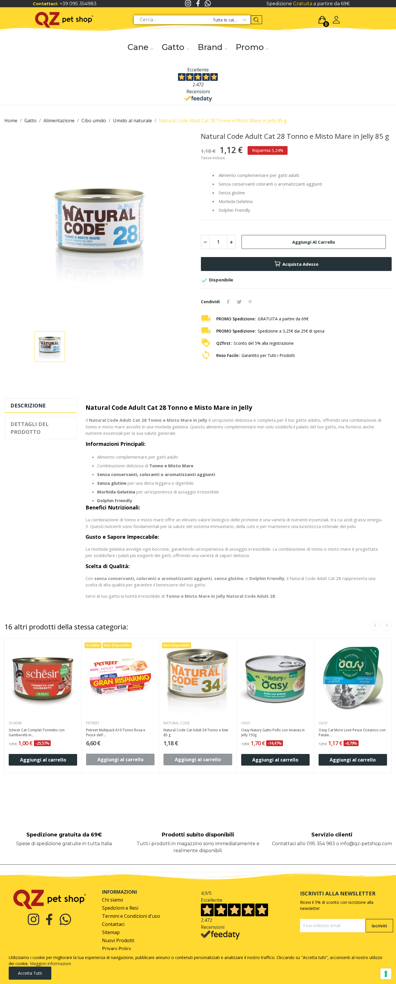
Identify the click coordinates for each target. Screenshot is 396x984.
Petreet (92, 723)
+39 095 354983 (78, 3)
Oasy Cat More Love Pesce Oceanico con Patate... (352, 732)
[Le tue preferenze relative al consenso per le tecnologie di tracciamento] (385, 973)
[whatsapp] (207, 3)
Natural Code (177, 723)
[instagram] (188, 3)
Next (387, 626)
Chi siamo (112, 900)
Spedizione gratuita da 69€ (64, 835)
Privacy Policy (116, 949)
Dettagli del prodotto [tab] (29, 428)
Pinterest (250, 301)
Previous (375, 626)
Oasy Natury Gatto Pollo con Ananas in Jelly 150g (273, 732)
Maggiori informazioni (50, 963)
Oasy (245, 723)
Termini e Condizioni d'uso (131, 916)
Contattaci (113, 924)
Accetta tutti (30, 973)
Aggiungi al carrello (313, 242)
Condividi (228, 301)
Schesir (15, 723)
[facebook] (198, 3)
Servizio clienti (332, 835)
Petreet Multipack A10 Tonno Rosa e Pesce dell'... (115, 732)
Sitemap (111, 932)
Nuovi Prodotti (118, 940)
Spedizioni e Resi (120, 908)
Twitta (239, 301)
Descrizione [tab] (28, 405)
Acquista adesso (300, 264)
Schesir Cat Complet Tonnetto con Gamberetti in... (37, 732)
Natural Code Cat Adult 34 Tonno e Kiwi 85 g (196, 732)
